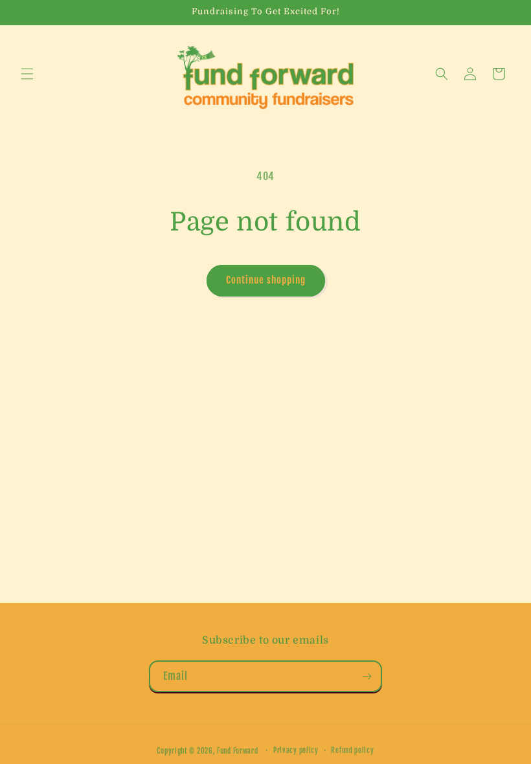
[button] (27, 74)
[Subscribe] (366, 676)
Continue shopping (266, 280)
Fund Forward (237, 751)
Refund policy (352, 750)
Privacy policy (296, 750)
